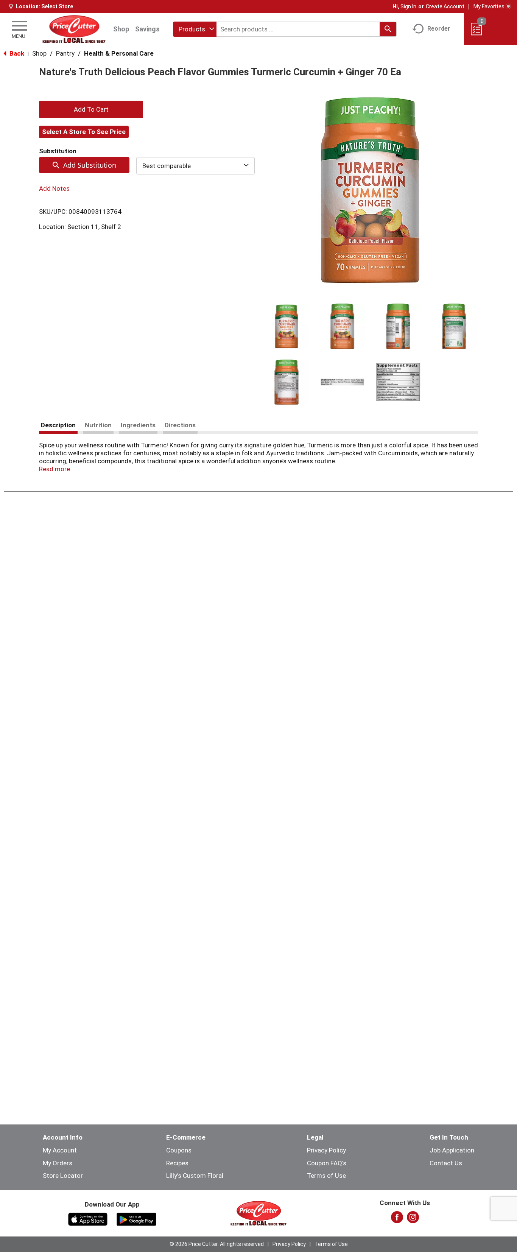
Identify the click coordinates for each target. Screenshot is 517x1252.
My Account (60, 1150)
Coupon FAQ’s (326, 1163)
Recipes (177, 1163)
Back (16, 53)
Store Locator (63, 1175)
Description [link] (58, 425)
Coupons (179, 1150)
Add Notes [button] (54, 188)
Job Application (452, 1150)
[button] (286, 326)
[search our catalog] (388, 29)
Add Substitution (89, 165)
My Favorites (489, 6)
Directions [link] (180, 425)
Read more (54, 469)
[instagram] (413, 1219)
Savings (147, 29)
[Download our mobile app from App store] (88, 1218)
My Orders (57, 1163)
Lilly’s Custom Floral (194, 1175)
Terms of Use (326, 1175)
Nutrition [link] (98, 425)
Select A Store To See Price (84, 131)
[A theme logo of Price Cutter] (74, 29)
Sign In (408, 6)
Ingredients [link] (138, 425)
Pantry (65, 53)
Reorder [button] (438, 28)
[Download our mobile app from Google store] (136, 1218)
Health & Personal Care (119, 53)
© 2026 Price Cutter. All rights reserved (217, 1244)
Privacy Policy (326, 1150)
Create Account (445, 6)
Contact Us (446, 1163)
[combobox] (194, 29)
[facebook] (397, 1219)
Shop (121, 29)
